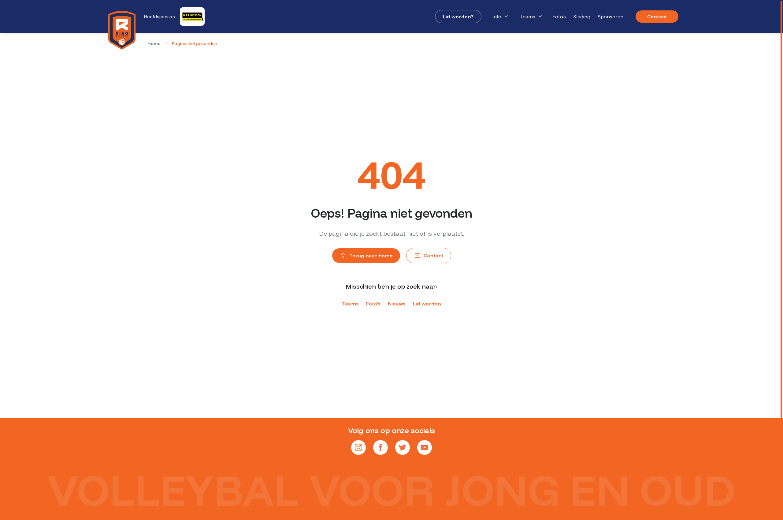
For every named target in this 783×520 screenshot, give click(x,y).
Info (501, 16)
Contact (657, 16)
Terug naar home (366, 255)
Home (154, 43)
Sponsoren (610, 16)
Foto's (559, 16)
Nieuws (397, 304)
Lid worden (427, 304)
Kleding (581, 16)
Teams (532, 16)
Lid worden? (458, 16)
